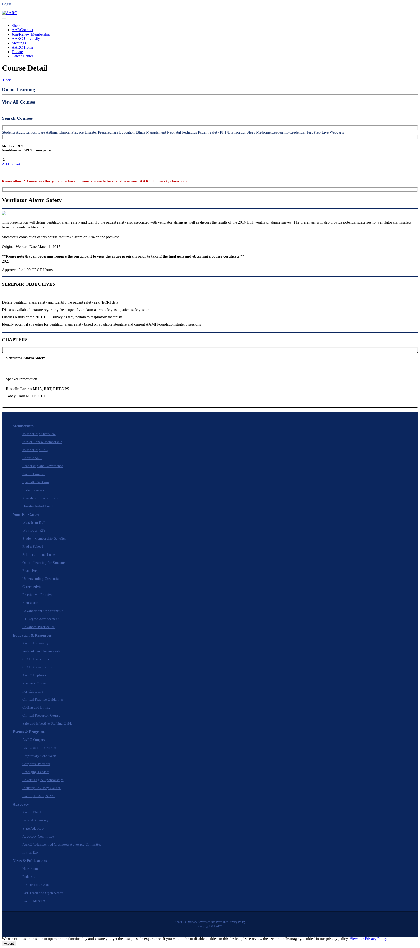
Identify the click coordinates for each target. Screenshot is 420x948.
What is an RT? (33, 522)
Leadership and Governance (42, 466)
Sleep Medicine (259, 132)
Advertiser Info (206, 922)
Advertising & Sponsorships (43, 780)
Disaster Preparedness (101, 132)
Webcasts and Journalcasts (41, 651)
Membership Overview (39, 434)
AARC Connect (33, 474)
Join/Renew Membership (31, 34)
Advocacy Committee (38, 836)
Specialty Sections (35, 482)
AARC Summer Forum (39, 748)
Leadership (280, 132)
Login (6, 4)
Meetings (19, 43)
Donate (17, 52)
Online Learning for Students (43, 563)
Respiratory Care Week (39, 756)
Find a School (32, 546)
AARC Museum (33, 901)
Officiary (192, 922)
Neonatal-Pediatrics (182, 132)
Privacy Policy (237, 922)
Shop (16, 25)
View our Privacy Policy (368, 939)
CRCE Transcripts (35, 659)
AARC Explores (34, 675)
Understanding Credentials (41, 579)
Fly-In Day (30, 852)
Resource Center (34, 683)
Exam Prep (30, 571)
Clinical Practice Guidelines (42, 699)
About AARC (32, 458)
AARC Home (22, 47)
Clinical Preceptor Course (41, 715)
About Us (180, 922)
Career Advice (32, 587)
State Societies (33, 490)
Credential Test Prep (305, 132)
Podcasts (28, 877)
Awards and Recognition (40, 498)
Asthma (52, 132)
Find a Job (30, 603)
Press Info (222, 922)
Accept (9, 943)
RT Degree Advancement (40, 619)
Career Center (22, 56)
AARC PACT (32, 812)
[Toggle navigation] (4, 18)
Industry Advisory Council (41, 788)
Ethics (140, 132)
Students (8, 132)
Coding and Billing (36, 707)
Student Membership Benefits (44, 538)
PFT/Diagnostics (233, 132)
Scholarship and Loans (39, 554)
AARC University (26, 38)
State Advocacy (33, 828)
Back (6, 80)
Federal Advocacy (35, 820)
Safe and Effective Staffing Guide (47, 723)
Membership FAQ (35, 450)
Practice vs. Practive (37, 595)
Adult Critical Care (30, 132)
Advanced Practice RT (38, 627)
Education (127, 132)
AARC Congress (34, 740)
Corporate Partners (36, 764)
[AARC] (9, 13)
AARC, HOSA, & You (38, 796)
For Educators (32, 691)
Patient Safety (208, 132)
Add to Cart (11, 164)
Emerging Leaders (35, 772)
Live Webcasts (333, 132)
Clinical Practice (71, 132)
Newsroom (30, 869)
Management (156, 132)
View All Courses (18, 102)
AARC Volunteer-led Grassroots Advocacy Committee (62, 844)
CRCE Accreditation (37, 667)
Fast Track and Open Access (43, 893)
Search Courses (17, 118)
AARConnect (22, 30)
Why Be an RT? (33, 530)
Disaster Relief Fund (37, 506)
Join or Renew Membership (42, 442)
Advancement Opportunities (42, 611)
